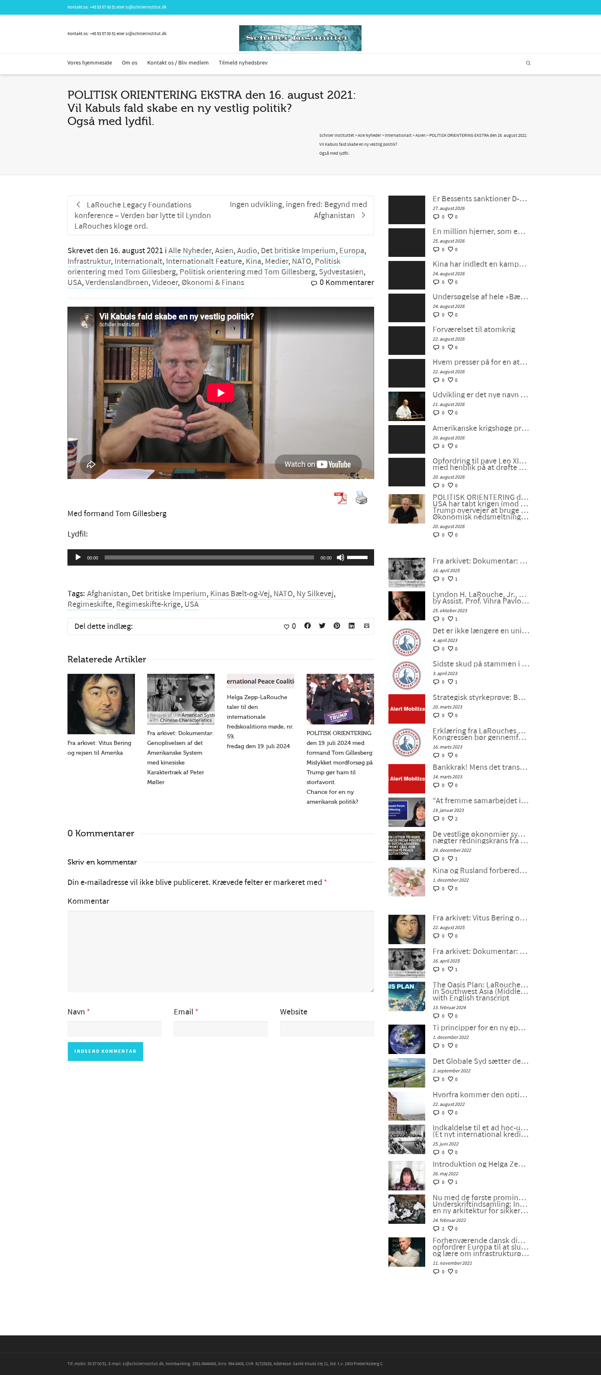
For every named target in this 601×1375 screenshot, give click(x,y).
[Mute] (340, 557)
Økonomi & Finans (213, 282)
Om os (129, 63)
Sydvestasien (341, 272)
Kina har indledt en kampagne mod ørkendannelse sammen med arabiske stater (481, 264)
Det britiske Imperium (298, 250)
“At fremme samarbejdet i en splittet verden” (481, 801)
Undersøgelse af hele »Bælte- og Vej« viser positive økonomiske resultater (481, 297)
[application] (220, 557)
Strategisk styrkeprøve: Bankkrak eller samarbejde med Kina (481, 697)
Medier (276, 261)
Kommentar (88, 901)
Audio (247, 250)
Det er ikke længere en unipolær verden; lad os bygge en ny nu (481, 631)
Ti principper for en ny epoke (481, 1028)
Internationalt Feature (204, 261)
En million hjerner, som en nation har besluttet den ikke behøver (481, 231)
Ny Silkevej (315, 593)
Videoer (165, 282)
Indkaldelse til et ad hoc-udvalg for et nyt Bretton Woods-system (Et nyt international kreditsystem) (481, 1131)
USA (74, 282)
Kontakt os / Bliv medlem (178, 63)
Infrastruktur (89, 261)
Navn (76, 1012)
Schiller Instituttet (336, 135)
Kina (253, 261)
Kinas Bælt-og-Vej (240, 593)
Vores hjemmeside (89, 63)
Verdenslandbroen (116, 282)
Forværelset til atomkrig (474, 329)
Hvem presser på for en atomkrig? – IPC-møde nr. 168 (481, 362)
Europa (351, 250)
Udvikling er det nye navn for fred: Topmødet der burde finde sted (481, 395)
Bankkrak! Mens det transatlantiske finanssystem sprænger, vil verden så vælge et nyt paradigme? (481, 767)
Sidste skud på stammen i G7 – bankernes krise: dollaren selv (481, 664)
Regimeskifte (89, 604)
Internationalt (138, 261)
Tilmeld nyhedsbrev (243, 63)
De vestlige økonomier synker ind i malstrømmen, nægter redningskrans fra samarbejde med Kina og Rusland (481, 837)
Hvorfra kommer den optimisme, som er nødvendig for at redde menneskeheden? (481, 1095)
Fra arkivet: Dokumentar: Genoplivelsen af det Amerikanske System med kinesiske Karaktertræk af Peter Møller (481, 561)
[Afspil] (78, 557)
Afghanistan (107, 593)
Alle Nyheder (189, 250)
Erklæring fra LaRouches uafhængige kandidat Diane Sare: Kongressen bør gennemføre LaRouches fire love (481, 734)
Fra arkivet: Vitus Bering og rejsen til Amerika (481, 918)
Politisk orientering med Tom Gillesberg (247, 272)
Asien (224, 250)
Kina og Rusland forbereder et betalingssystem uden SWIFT (481, 870)
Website (293, 1012)
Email (183, 1012)
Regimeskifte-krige (148, 604)
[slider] (358, 556)
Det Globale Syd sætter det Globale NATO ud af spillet (481, 1061)
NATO (301, 261)
